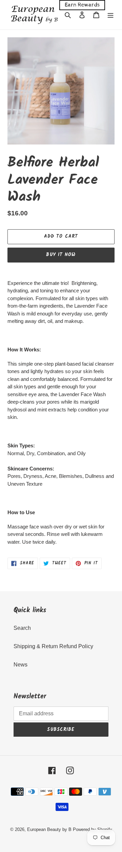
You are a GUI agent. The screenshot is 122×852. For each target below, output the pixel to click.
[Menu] (110, 14)
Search (22, 628)
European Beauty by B (49, 829)
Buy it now (61, 254)
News (20, 664)
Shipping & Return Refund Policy (53, 646)
